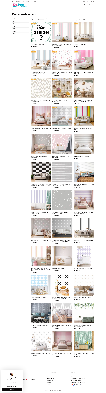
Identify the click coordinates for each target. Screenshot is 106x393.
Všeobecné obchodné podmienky (78, 378)
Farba (14, 26)
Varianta (14, 33)
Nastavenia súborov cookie (12, 386)
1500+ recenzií (34, 1)
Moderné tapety (22, 9)
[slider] (38, 19)
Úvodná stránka (15, 9)
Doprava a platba (50, 378)
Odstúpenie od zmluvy (51, 380)
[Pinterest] (23, 384)
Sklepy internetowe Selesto (56, 390)
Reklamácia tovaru (50, 382)
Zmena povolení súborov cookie (78, 382)
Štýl (14, 28)
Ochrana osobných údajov (76, 380)
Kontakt (48, 376)
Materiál (14, 31)
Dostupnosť (15, 23)
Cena (14, 21)
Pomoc (92, 1)
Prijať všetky (12, 389)
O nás (72, 376)
